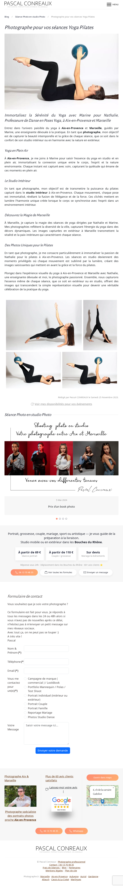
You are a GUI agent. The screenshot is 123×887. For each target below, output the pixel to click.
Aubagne (74, 876)
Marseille (45, 876)
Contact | (54, 864)
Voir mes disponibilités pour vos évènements (63, 404)
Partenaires (74, 867)
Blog (64, 867)
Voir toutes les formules (60, 572)
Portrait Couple (37, 704)
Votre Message (13, 727)
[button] (113, 4)
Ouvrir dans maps (102, 777)
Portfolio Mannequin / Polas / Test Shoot (46, 689)
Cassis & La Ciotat (60, 879)
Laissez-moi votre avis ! (63, 789)
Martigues (76, 879)
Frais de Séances (51, 867)
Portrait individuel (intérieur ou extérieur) (47, 697)
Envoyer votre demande (53, 750)
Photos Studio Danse (41, 717)
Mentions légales (54, 870)
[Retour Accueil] (28, 4)
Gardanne (93, 876)
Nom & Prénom (14, 650)
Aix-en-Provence (59, 876)
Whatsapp (78, 831)
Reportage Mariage (40, 712)
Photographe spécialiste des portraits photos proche (20, 816)
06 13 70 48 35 (26, 572)
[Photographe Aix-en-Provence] (61, 849)
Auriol (83, 876)
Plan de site (71, 870)
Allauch (46, 879)
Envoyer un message (97, 572)
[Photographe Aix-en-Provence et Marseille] (20, 796)
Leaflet (95, 804)
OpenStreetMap (110, 804)
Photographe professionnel (71, 861)
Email (13, 670)
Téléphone (15, 661)
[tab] (57, 519)
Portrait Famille (38, 708)
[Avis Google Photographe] (61, 804)
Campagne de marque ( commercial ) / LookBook (44, 680)
